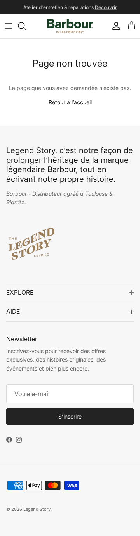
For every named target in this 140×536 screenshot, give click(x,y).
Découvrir (106, 7)
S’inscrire (70, 416)
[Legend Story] (70, 26)
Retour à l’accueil (70, 102)
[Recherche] (25, 25)
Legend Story (37, 509)
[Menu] (8, 25)
